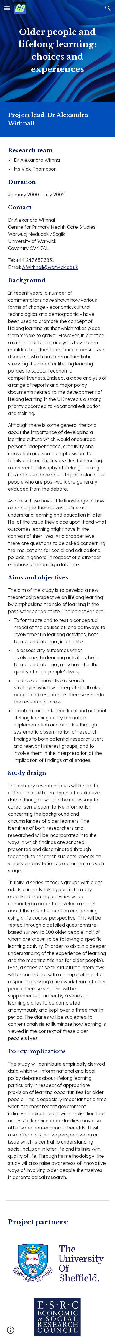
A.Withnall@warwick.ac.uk (50, 267)
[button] (7, 8)
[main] (57, 51)
